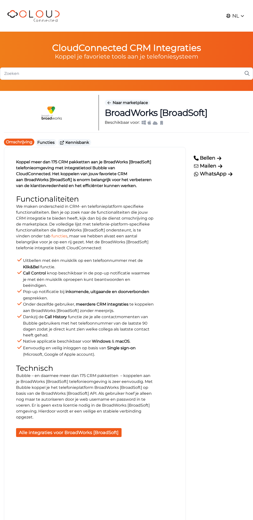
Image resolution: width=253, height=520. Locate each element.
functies (59, 236)
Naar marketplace (130, 102)
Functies (46, 142)
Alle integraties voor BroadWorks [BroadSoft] (69, 432)
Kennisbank (76, 142)
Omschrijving (19, 142)
